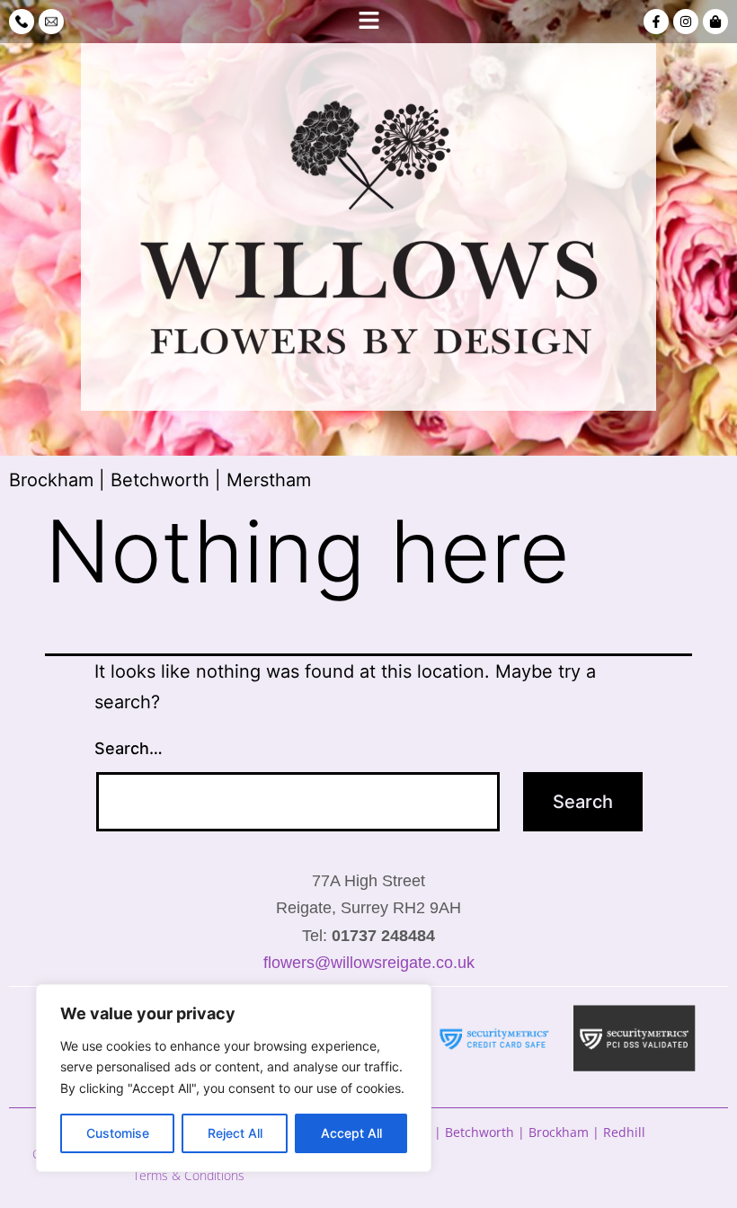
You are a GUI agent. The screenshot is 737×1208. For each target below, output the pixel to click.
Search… (128, 748)
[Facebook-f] (656, 21)
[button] (368, 21)
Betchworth (160, 480)
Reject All (235, 1133)
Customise (117, 1133)
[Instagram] (685, 21)
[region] (233, 1078)
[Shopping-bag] (715, 21)
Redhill (624, 1132)
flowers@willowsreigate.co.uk (369, 963)
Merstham (268, 480)
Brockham (51, 480)
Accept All (351, 1133)
